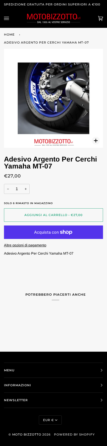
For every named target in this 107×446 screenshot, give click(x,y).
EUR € (48, 420)
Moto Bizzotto (26, 434)
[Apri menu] (11, 18)
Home (9, 34)
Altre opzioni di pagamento (25, 245)
